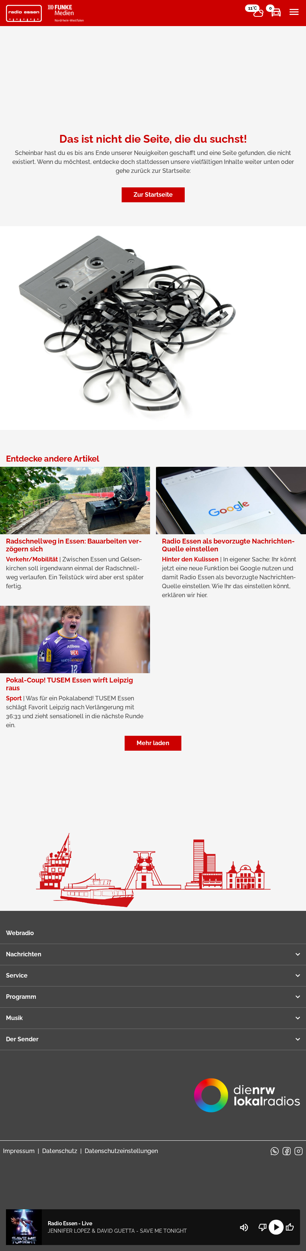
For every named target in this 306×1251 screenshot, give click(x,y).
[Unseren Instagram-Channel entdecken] (298, 1151)
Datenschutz (59, 1151)
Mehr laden (153, 743)
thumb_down (262, 1227)
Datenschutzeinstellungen (121, 1151)
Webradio (20, 933)
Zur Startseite (153, 194)
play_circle (276, 1227)
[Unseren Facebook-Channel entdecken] (286, 1151)
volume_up (244, 1227)
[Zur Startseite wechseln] (24, 13)
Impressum (19, 1151)
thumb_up (289, 1227)
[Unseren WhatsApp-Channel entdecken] (274, 1151)
